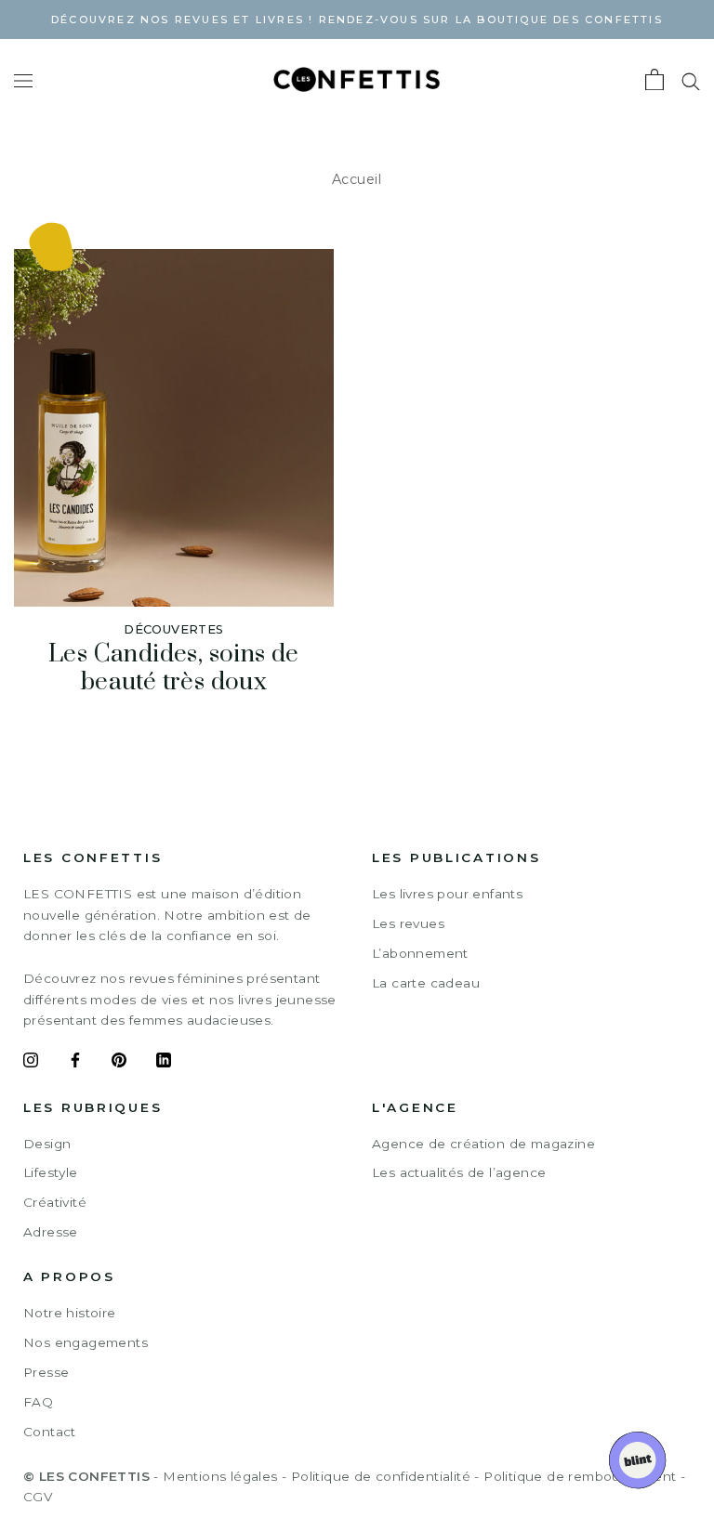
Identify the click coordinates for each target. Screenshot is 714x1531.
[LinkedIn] (163, 1062)
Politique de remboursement (579, 1476)
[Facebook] (75, 1062)
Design (47, 1143)
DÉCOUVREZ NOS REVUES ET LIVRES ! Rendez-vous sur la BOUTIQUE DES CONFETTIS (357, 19)
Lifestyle (50, 1172)
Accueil (357, 179)
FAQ (38, 1401)
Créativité (54, 1202)
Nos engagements (85, 1342)
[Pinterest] (119, 1062)
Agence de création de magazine (483, 1143)
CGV (37, 1496)
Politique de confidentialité (380, 1476)
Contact (49, 1431)
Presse (46, 1372)
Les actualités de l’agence (459, 1172)
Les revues (408, 923)
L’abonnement (420, 953)
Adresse (50, 1231)
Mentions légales (220, 1476)
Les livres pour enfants (447, 893)
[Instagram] (30, 1062)
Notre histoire (69, 1312)
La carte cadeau (426, 982)
